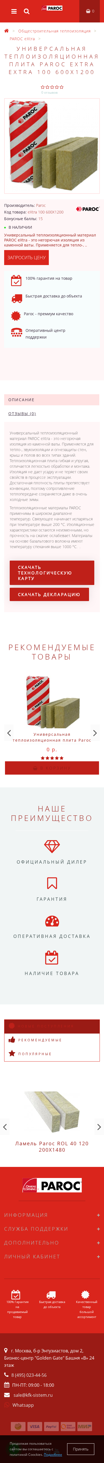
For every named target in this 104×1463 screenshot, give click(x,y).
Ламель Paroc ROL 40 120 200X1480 (52, 1146)
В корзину (54, 768)
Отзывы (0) (22, 413)
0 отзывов (49, 92)
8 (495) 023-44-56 (29, 1375)
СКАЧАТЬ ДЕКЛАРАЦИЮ (49, 594)
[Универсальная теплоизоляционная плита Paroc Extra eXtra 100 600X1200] (52, 146)
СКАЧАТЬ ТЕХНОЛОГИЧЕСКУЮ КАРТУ (45, 572)
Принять (80, 1449)
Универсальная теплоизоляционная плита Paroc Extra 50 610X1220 (52, 740)
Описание (21, 399)
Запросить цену (26, 258)
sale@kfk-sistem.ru (33, 1395)
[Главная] (6, 31)
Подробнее (53, 1454)
